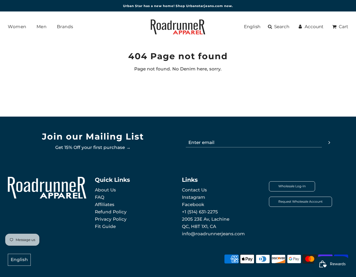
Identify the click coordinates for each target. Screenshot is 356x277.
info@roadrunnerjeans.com (213, 233)
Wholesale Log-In (292, 186)
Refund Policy (111, 211)
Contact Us (194, 189)
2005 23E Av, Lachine (205, 219)
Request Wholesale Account (300, 201)
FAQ (99, 197)
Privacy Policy (111, 219)
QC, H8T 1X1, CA (199, 226)
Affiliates (104, 204)
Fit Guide (105, 226)
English (252, 26)
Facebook (193, 204)
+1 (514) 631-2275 (200, 211)
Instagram (193, 197)
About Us (105, 189)
